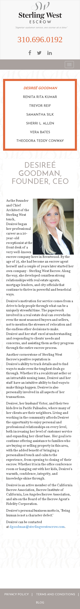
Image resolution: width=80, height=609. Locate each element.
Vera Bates (40, 132)
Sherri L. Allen (40, 123)
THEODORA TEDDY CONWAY (40, 141)
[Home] (41, 15)
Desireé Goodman (40, 88)
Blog (40, 602)
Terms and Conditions (55, 594)
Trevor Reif (40, 106)
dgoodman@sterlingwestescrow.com (37, 527)
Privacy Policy (16, 594)
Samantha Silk (40, 114)
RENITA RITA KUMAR (40, 97)
